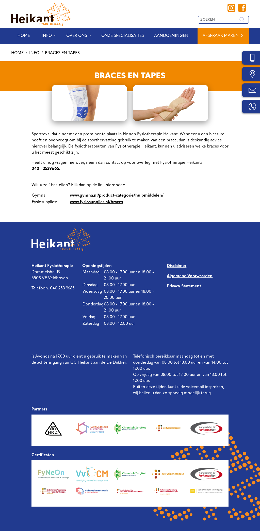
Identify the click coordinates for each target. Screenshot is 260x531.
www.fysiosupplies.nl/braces (96, 202)
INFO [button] (47, 36)
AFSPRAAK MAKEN (221, 36)
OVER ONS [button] (76, 36)
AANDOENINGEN (171, 36)
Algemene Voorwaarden (190, 276)
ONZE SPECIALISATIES (122, 36)
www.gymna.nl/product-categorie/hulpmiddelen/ (117, 196)
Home (24, 36)
